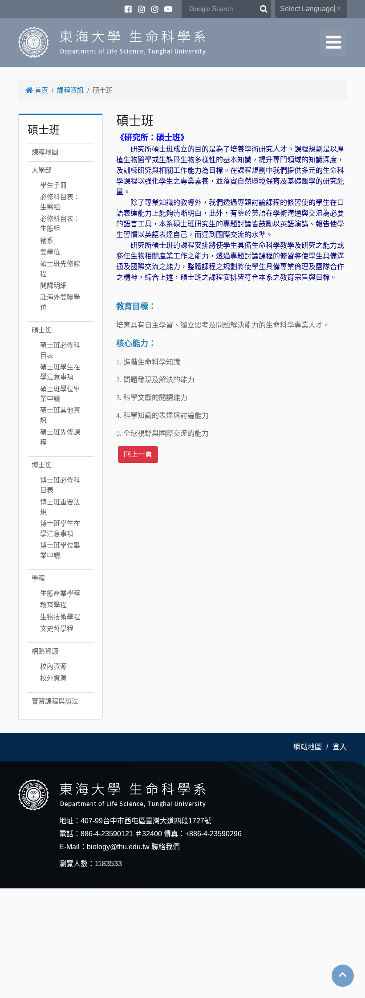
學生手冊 (53, 185)
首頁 (40, 90)
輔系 (46, 240)
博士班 (42, 465)
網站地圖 (307, 747)
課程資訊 (70, 90)
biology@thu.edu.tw (118, 847)
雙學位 (50, 252)
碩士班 (42, 330)
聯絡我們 (165, 847)
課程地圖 (45, 152)
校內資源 (53, 666)
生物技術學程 (60, 617)
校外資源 (53, 678)
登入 (340, 747)
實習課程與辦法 (55, 701)
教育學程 (53, 605)
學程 (38, 578)
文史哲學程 (56, 628)
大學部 (42, 170)
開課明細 (53, 285)
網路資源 (45, 651)
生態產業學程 (60, 593)
